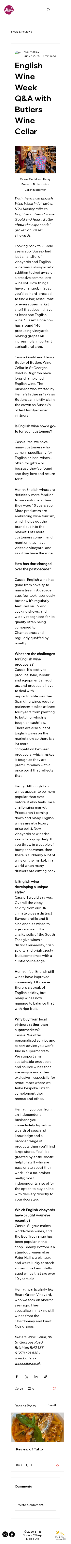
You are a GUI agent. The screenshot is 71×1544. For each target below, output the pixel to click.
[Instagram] (5, 1534)
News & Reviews (21, 31)
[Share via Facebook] (17, 1376)
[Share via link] (46, 1376)
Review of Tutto (29, 1449)
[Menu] (60, 10)
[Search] (48, 10)
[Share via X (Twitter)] (26, 1376)
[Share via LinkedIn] (36, 1376)
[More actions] (53, 54)
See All (52, 1405)
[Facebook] (12, 1534)
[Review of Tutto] (37, 1427)
